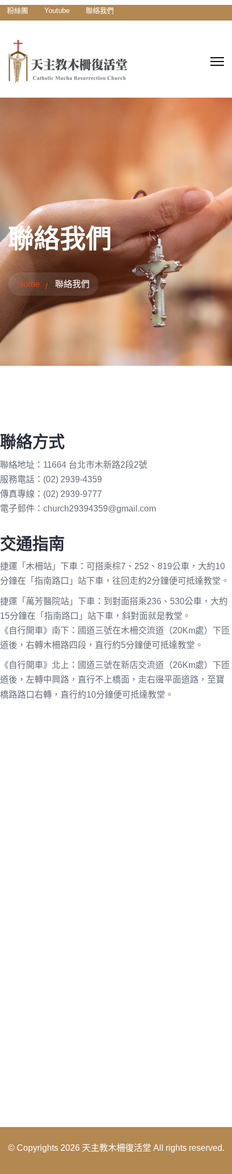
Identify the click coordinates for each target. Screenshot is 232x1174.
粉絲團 (17, 10)
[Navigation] (217, 61)
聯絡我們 (100, 10)
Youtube (57, 10)
